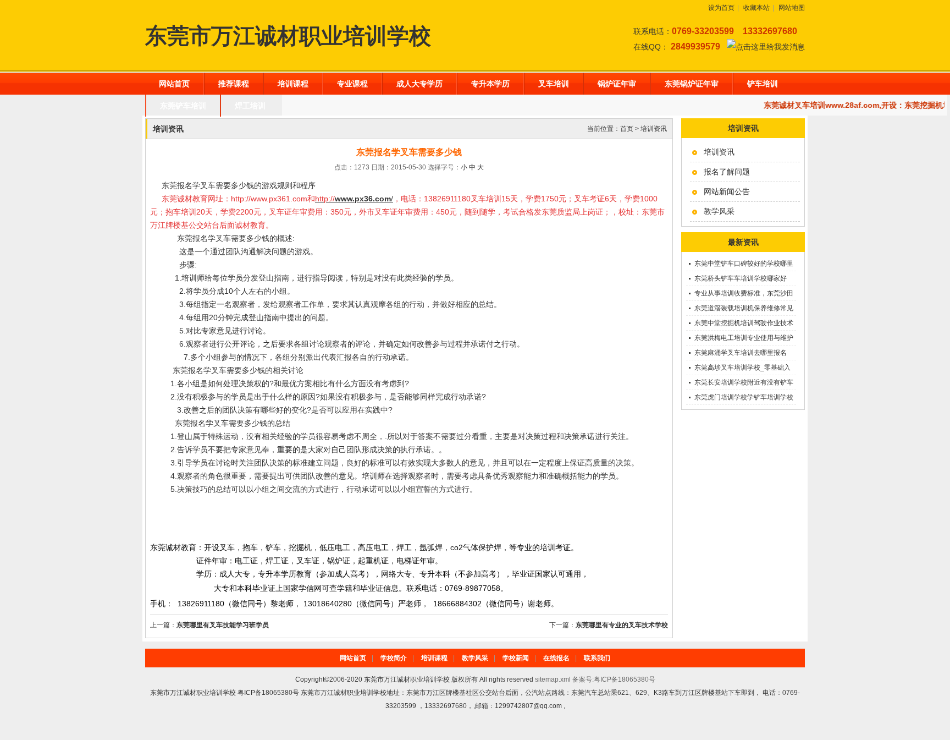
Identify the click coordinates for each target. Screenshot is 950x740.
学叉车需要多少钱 (234, 370)
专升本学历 (490, 83)
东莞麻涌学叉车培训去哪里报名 (740, 353)
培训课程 (293, 83)
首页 (626, 129)
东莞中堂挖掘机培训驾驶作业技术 (743, 323)
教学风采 (719, 211)
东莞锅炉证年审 (692, 83)
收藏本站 (756, 8)
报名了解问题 (727, 171)
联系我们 (597, 658)
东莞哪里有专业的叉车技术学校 (622, 625)
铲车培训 (762, 83)
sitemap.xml (553, 679)
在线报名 (556, 658)
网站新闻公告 (727, 191)
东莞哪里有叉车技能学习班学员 (222, 625)
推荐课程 (233, 83)
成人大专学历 (419, 83)
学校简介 (393, 658)
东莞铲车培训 (183, 105)
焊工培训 (250, 105)
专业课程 (352, 83)
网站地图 (791, 8)
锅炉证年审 (617, 83)
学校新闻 (515, 658)
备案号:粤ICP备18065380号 (613, 679)
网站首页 (174, 83)
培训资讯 (719, 151)
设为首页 (721, 8)
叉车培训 (553, 83)
